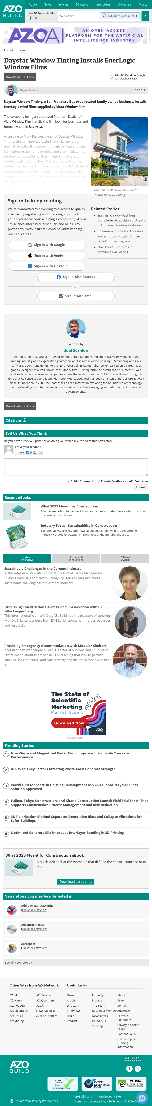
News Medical (45, 1011)
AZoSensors (44, 995)
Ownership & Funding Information (126, 1043)
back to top (131, 1057)
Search (121, 1000)
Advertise (123, 1011)
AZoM (13, 995)
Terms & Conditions (124, 1018)
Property (97, 995)
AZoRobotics (18, 1005)
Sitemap (97, 1026)
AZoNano (16, 1000)
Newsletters (100, 1016)
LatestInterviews (27, 558)
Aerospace (28, 944)
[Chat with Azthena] (142, 1098)
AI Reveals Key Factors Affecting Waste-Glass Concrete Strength (63, 769)
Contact (122, 1005)
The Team (98, 1005)
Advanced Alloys (32, 925)
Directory (73, 1005)
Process (97, 1000)
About (121, 995)
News (23, 50)
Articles (72, 1000)
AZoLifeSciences (46, 1016)
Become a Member (104, 1011)
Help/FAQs (99, 1021)
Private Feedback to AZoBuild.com (124, 481)
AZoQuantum (45, 1000)
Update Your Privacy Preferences (36, 1101)
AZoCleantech (19, 1011)
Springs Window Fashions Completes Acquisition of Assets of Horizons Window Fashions (121, 220)
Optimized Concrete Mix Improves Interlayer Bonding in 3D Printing (67, 833)
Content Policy (126, 1034)
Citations (14, 420)
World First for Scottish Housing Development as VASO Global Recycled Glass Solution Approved (74, 787)
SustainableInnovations (76, 558)
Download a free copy (76, 881)
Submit (141, 487)
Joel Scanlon (76, 350)
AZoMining (17, 1021)
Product (72, 1021)
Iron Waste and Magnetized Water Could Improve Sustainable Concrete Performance (70, 755)
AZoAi (40, 1005)
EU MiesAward (125, 558)
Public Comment (82, 481)
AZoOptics (16, 1016)
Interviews (74, 1011)
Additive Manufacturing (37, 905)
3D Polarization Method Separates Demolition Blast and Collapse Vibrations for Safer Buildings (76, 819)
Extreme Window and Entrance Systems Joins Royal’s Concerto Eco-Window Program (120, 236)
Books (71, 1016)
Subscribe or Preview (34, 909)
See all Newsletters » (18, 962)
